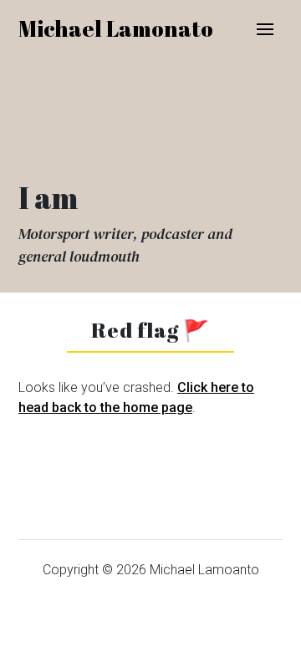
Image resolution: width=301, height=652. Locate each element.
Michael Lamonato (115, 28)
